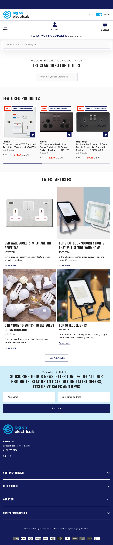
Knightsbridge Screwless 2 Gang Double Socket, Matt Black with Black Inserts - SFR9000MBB (91, 147)
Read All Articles (56, 358)
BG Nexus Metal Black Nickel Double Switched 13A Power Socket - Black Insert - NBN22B (54, 147)
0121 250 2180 (10, 450)
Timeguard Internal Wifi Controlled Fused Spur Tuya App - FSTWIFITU (19, 146)
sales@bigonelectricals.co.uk (16, 445)
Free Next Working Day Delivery (56, 36)
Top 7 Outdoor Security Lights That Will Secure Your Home (81, 245)
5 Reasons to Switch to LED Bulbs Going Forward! (29, 327)
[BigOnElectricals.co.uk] (16, 15)
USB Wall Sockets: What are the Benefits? (28, 245)
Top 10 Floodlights (73, 325)
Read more (10, 265)
